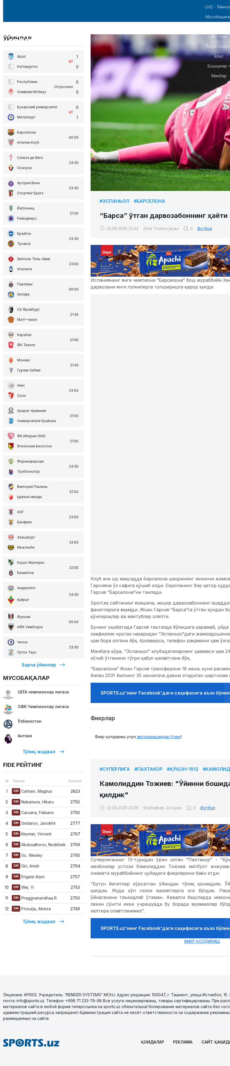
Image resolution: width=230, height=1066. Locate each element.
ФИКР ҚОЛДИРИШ (202, 941)
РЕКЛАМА (182, 1042)
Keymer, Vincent (32, 833)
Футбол (204, 228)
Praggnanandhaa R (35, 898)
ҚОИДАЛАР (152, 1042)
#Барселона (149, 201)
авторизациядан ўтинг (159, 736)
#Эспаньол (114, 201)
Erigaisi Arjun (29, 876)
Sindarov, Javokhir (34, 823)
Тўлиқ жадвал (38, 751)
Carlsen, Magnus (32, 791)
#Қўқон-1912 (182, 769)
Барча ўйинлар (39, 665)
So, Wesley (27, 855)
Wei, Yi (23, 887)
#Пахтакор (148, 769)
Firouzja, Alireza (32, 908)
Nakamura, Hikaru (33, 801)
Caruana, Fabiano (33, 812)
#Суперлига (115, 769)
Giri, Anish (26, 866)
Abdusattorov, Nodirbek (39, 844)
